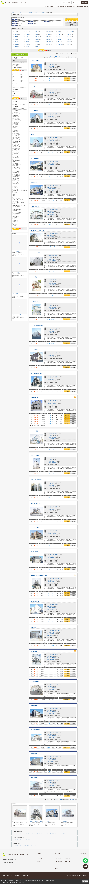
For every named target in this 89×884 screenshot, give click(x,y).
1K (21, 74)
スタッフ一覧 (63, 6)
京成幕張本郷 (55, 462)
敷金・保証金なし (17, 64)
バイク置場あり (17, 163)
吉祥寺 (28, 46)
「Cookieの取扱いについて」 (14, 882)
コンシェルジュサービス (19, 214)
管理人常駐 (16, 130)
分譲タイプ (16, 129)
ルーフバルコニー (17, 156)
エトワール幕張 (34, 431)
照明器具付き (16, 160)
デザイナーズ (16, 119)
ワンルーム (15, 74)
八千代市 (52, 833)
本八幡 (70, 34)
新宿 (70, 41)
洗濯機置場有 (16, 165)
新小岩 (38, 36)
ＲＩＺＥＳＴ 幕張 (35, 253)
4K (14, 81)
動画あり (23, 108)
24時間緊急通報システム (19, 205)
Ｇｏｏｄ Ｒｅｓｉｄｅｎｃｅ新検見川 (40, 575)
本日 (22, 102)
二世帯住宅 (16, 133)
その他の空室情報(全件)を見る (38, 425)
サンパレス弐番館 (35, 527)
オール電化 (16, 157)
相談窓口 (86, 6)
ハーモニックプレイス (36, 301)
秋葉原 (38, 39)
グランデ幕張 (34, 777)
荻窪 (70, 44)
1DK (14, 76)
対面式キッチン (17, 172)
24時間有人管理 (17, 209)
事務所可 (15, 123)
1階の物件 (16, 218)
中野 (38, 44)
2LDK (14, 79)
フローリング (16, 149)
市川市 (32, 833)
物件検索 (47, 6)
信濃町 (38, 41)
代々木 (60, 41)
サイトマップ (25, 875)
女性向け (15, 145)
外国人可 (15, 138)
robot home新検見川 (36, 503)
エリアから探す (58, 861)
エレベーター (16, 159)
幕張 (59, 31)
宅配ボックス (16, 203)
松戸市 (38, 833)
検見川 (53, 66)
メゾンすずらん (34, 349)
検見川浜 (37, 845)
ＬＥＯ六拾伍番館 (35, 681)
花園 (57, 328)
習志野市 (42, 833)
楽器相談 (15, 115)
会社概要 (39, 861)
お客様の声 (57, 6)
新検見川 (50, 31)
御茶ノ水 (50, 39)
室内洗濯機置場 (17, 148)
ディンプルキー (17, 206)
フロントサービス (17, 210)
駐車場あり (16, 216)
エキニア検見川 (34, 551)
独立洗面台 (16, 183)
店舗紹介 (52, 6)
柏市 (46, 833)
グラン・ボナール (35, 206)
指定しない (15, 102)
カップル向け (16, 144)
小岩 (27, 36)
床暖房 (15, 186)
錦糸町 (71, 36)
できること (69, 6)
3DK (14, 80)
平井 (49, 36)
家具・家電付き (17, 164)
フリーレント (16, 134)
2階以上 (15, 217)
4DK (22, 81)
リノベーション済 (17, 120)
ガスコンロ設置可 (17, 139)
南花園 (57, 63)
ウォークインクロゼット (19, 189)
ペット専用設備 (17, 113)
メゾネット (16, 152)
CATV (15, 197)
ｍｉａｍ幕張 (34, 651)
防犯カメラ (16, 208)
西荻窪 (17, 46)
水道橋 (60, 39)
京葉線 (48, 236)
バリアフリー (16, 126)
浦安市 (64, 833)
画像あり (15, 108)
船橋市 (35, 833)
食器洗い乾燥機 (17, 170)
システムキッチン (17, 171)
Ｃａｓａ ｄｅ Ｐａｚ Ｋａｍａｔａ (20, 272)
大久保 (17, 44)
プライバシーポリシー (41, 865)
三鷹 (38, 46)
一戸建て (15, 58)
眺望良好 (15, 131)
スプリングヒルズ (16, 293)
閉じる (85, 881)
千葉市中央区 (15, 833)
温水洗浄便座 (16, 178)
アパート (15, 57)
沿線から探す (58, 858)
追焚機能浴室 (16, 175)
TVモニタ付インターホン (19, 202)
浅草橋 (28, 39)
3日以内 (15, 104)
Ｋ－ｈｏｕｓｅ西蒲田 (17, 314)
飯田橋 (70, 39)
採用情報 (74, 6)
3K (21, 79)
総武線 (48, 64)
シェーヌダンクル (35, 158)
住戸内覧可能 (16, 213)
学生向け (15, 142)
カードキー (16, 135)
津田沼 (17, 34)
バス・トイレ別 (17, 174)
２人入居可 (16, 124)
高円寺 (49, 44)
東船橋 (28, 34)
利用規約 (17, 875)
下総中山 (60, 34)
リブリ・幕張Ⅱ (34, 705)
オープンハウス (17, 137)
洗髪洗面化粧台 (17, 180)
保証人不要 (16, 122)
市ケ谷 (17, 41)
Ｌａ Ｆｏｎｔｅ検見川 (36, 479)
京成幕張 (54, 188)
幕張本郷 (71, 31)
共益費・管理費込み (17, 67)
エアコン (15, 185)
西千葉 (28, 31)
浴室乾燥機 (16, 176)
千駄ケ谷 (50, 41)
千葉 (16, 31)
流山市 (48, 833)
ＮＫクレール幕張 (35, 455)
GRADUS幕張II (34, 397)
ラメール (33, 86)
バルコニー (16, 154)
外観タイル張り (17, 167)
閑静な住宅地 (16, 118)
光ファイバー (16, 198)
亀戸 (60, 36)
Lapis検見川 (34, 134)
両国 (17, 39)
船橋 (38, 34)
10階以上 (15, 220)
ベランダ (15, 153)
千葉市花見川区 (52, 63)
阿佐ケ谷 (61, 44)
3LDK (22, 80)
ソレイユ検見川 (34, 110)
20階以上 (15, 221)
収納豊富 (15, 192)
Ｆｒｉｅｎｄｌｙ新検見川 (37, 325)
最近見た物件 (68, 858)
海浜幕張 (52, 236)
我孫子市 (56, 833)
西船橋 (49, 34)
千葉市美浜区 (27, 833)
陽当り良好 (16, 116)
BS (14, 195)
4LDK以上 (15, 83)
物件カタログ (58, 868)
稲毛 (38, 31)
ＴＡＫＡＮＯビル (35, 60)
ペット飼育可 (16, 112)
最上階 (15, 223)
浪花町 (57, 161)
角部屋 (15, 225)
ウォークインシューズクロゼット (19, 191)
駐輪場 (15, 161)
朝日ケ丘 (57, 89)
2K (14, 77)
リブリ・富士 (34, 753)
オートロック (16, 201)
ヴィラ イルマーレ (35, 601)
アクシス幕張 (34, 277)
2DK (22, 77)
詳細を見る (67, 78)
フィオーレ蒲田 (16, 251)
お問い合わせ (80, 6)
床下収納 (15, 187)
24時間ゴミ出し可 (17, 212)
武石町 (57, 530)
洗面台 (15, 179)
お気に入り (67, 861)
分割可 (15, 127)
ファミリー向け (17, 146)
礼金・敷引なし (16, 65)
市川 (16, 36)
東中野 (28, 44)
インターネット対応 (18, 199)
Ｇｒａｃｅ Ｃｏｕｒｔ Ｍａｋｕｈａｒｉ (41, 230)
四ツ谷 (28, 41)
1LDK (22, 76)
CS (14, 194)
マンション (20, 57)
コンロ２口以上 (17, 168)
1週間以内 (23, 104)
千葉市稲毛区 (21, 833)
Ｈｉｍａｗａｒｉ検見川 (36, 373)
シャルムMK (34, 182)
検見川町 (57, 113)
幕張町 (57, 185)
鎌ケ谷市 (60, 833)
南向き (15, 224)
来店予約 (81, 858)
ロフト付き (16, 150)
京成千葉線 (49, 66)
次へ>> (72, 57)
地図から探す (58, 865)
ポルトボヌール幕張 (35, 729)
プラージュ (33, 627)
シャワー (15, 182)
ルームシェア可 (17, 141)
